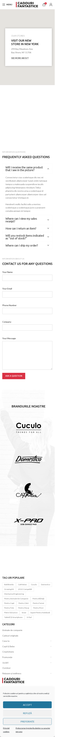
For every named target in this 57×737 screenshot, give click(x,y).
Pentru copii (9, 603)
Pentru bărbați (38, 598)
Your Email (7, 288)
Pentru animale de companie (16, 598)
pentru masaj (23, 608)
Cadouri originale (10, 635)
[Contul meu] (51, 5)
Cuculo (34, 584)
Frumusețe (7, 657)
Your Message (9, 338)
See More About (20, 58)
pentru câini (24, 603)
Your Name (7, 272)
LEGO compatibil (25, 589)
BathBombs (9, 584)
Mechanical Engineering (14, 594)
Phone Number (9, 305)
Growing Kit (9, 589)
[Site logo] (27, 4)
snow (24, 612)
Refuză (27, 713)
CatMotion (22, 584)
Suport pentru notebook (40, 612)
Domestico (45, 584)
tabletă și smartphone (13, 617)
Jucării (5, 662)
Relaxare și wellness (11, 673)
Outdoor (6, 668)
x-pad (29, 617)
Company (6, 321)
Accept (27, 704)
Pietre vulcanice (10, 612)
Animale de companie (12, 630)
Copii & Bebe (8, 646)
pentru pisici (38, 608)
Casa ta (5, 641)
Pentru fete (9, 608)
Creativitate (8, 651)
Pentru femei (38, 603)
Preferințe (27, 721)
